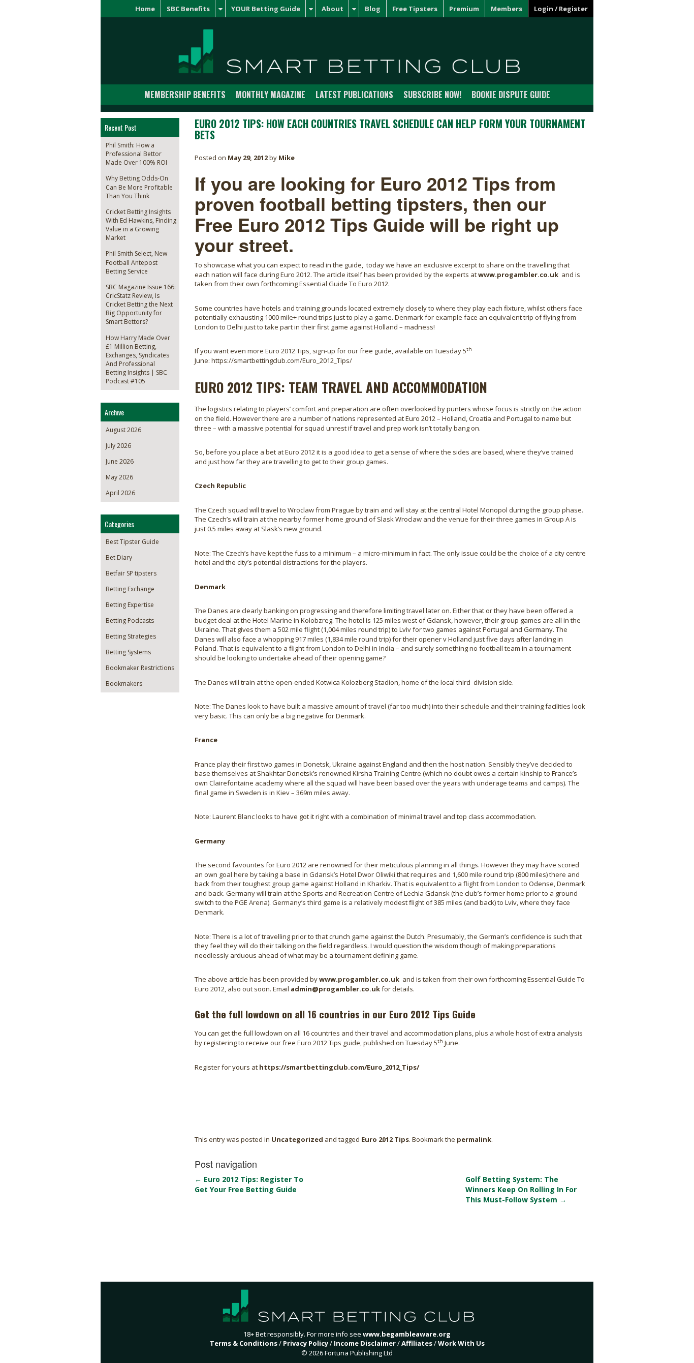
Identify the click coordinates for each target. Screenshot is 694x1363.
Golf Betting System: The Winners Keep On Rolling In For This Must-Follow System (521, 1189)
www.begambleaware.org (407, 1334)
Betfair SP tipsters (131, 573)
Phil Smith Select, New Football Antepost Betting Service (136, 262)
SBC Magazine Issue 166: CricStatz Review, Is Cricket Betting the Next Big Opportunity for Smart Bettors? (141, 304)
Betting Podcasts (130, 620)
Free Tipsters (414, 8)
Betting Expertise (130, 604)
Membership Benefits (185, 94)
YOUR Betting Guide (265, 8)
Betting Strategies (131, 636)
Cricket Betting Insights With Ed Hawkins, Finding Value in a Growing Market (141, 224)
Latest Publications (354, 94)
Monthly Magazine (270, 94)
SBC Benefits (188, 8)
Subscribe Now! (432, 94)
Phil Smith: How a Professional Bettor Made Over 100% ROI (136, 154)
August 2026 (123, 430)
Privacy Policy (305, 1343)
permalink (474, 1139)
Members (506, 8)
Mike (286, 157)
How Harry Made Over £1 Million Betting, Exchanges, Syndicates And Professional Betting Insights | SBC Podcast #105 (138, 360)
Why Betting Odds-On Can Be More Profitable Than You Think (139, 187)
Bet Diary (119, 557)
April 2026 (120, 493)
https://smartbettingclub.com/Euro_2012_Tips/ (339, 1067)
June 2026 (120, 461)
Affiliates (416, 1343)
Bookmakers (124, 683)
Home (145, 8)
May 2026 (119, 477)
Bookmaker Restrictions (140, 667)
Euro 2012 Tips (385, 1139)
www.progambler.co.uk (518, 274)
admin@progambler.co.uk (335, 988)
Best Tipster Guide (132, 541)
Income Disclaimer (365, 1343)
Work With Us (461, 1343)
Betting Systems (128, 652)
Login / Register (561, 8)
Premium (464, 8)
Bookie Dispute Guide (510, 94)
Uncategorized (297, 1139)
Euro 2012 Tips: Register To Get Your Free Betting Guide (249, 1184)
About (332, 8)
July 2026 (118, 445)
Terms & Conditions (243, 1343)
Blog (373, 8)
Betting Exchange (130, 589)
